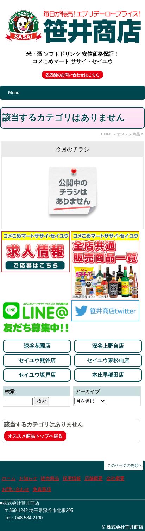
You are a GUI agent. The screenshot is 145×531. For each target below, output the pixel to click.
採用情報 (72, 478)
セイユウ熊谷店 (37, 360)
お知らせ (28, 478)
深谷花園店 (37, 346)
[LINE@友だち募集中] (35, 331)
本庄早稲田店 (108, 375)
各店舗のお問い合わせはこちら (72, 75)
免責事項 (42, 489)
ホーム (8, 478)
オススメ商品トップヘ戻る (35, 436)
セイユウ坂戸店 (37, 375)
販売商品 (50, 478)
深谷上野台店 (108, 346)
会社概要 (115, 478)
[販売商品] (105, 295)
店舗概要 (93, 478)
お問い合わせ (15, 489)
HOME (107, 134)
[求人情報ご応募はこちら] (35, 268)
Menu (13, 92)
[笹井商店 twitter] (105, 317)
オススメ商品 (128, 134)
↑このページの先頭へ (123, 465)
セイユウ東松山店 (108, 360)
